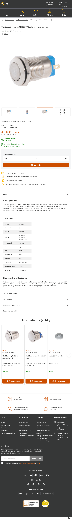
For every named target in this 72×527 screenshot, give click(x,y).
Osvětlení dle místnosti (26, 436)
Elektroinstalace (9, 20)
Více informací (61, 430)
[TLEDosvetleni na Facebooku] (28, 485)
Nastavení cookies (42, 438)
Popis (5, 195)
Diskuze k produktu (10, 294)
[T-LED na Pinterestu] (43, 485)
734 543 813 (49, 3)
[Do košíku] (36, 165)
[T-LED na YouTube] (38, 485)
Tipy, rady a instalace (8, 433)
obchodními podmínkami (27, 463)
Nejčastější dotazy (25, 430)
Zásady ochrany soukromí (44, 436)
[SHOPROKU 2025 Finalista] (32, 505)
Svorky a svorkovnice (22, 20)
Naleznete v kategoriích (11, 305)
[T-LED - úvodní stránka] (9, 4)
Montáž (21, 428)
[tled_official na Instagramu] (33, 485)
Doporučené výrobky (10, 311)
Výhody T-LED (23, 422)
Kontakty (4, 428)
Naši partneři (5, 425)
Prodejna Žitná (9, 144)
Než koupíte (23, 433)
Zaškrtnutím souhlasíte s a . (22, 463)
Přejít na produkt (13, 381)
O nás (3, 422)
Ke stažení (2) (7, 299)
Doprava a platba (24, 425)
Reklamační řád (41, 422)
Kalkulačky (4, 430)
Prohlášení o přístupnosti (44, 441)
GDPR (38, 463)
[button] (8, 12)
